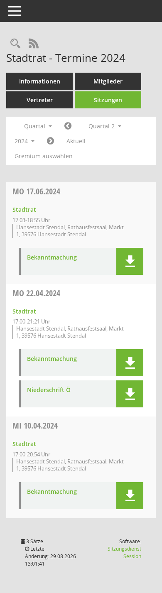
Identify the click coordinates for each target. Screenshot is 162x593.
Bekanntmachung (52, 257)
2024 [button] (22, 141)
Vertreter (40, 100)
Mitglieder (108, 81)
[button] (129, 261)
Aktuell (76, 141)
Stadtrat (24, 209)
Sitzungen (108, 100)
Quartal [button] (35, 126)
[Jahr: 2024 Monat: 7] (50, 141)
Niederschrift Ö (49, 390)
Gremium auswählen (44, 156)
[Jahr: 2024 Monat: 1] (68, 126)
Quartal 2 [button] (102, 126)
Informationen (39, 81)
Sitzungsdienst (124, 552)
